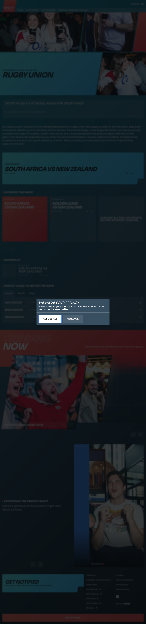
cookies (64, 309)
